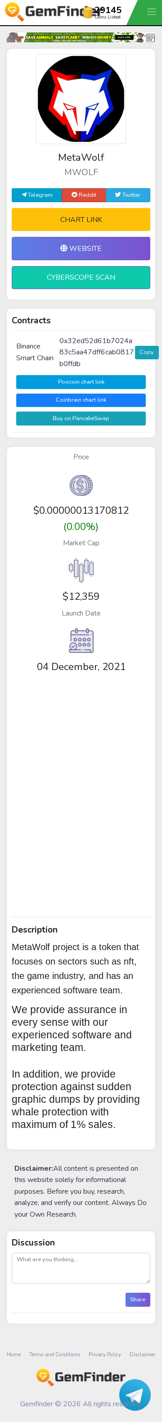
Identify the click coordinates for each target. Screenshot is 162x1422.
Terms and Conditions (55, 1354)
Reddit (86, 195)
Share (137, 1299)
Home (14, 1354)
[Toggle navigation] (152, 11)
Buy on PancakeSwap (81, 418)
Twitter (130, 195)
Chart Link (81, 220)
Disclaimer (142, 1354)
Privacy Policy (105, 1354)
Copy (147, 352)
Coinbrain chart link (81, 400)
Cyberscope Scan (81, 277)
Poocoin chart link (81, 382)
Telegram (40, 195)
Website (85, 249)
